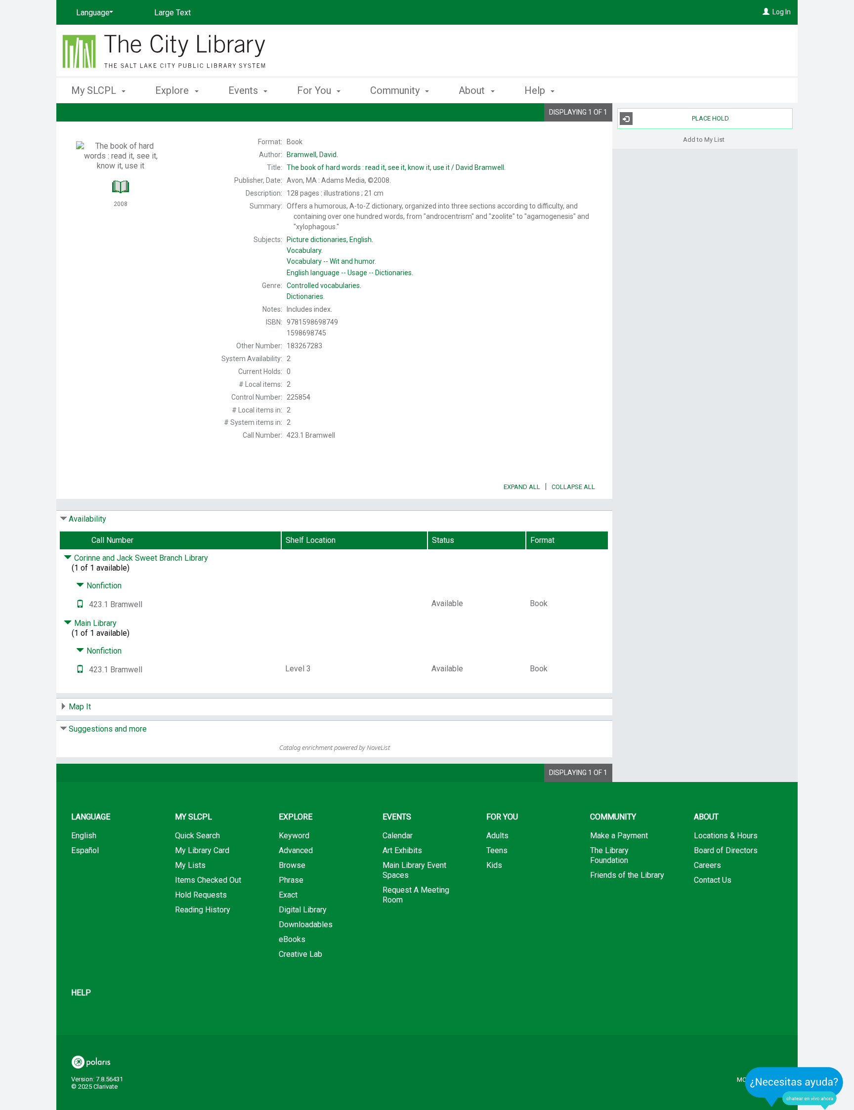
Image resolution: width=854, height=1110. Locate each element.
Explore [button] (173, 90)
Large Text (172, 12)
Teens (497, 850)
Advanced (296, 850)
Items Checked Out (208, 880)
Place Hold (710, 118)
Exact (288, 895)
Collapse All (573, 487)
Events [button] (244, 90)
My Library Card (202, 850)
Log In (781, 12)
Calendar (398, 835)
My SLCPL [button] (95, 90)
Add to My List (704, 139)
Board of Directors (726, 850)
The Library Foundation (609, 855)
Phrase (291, 880)
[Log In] (766, 12)
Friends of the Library (627, 875)
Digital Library (303, 909)
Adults (497, 835)
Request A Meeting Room (416, 894)
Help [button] (536, 90)
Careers (707, 865)
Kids (494, 865)
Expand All (522, 487)
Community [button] (396, 90)
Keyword (294, 835)
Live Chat (794, 1088)
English (83, 835)
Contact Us (712, 880)
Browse (292, 865)
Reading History (202, 909)
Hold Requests (201, 895)
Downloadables (306, 924)
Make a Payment (619, 835)
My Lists (190, 865)
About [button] (473, 90)
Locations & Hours (726, 835)
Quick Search (197, 835)
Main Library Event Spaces (414, 870)
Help (81, 992)
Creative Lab (300, 954)
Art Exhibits (402, 850)
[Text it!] (80, 604)
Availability (87, 519)
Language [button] (90, 817)
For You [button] (315, 90)
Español (85, 850)
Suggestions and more (108, 729)
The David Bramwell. (396, 167)
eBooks (292, 939)
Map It (80, 706)
